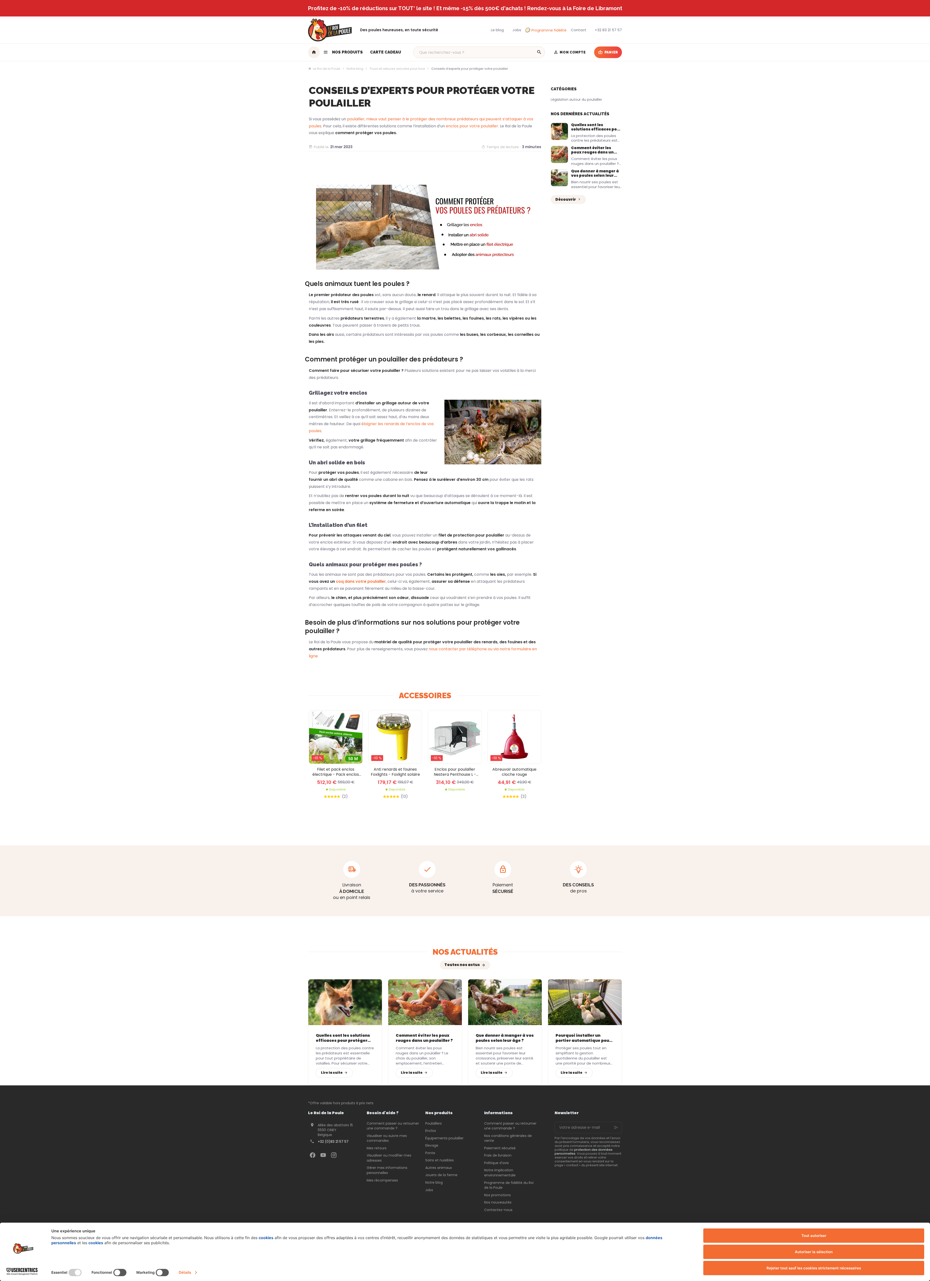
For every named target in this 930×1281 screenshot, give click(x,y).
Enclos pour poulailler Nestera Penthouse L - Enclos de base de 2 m (455, 772)
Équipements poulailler (444, 1138)
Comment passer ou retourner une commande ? (393, 1126)
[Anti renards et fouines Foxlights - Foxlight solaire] (395, 737)
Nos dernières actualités (580, 114)
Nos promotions (497, 1195)
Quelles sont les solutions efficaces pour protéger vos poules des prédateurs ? (596, 131)
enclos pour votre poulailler (472, 126)
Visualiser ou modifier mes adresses (389, 1158)
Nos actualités (465, 951)
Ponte (430, 1153)
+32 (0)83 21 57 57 (333, 1141)
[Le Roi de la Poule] (330, 30)
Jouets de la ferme (441, 1175)
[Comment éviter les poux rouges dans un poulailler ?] (559, 154)
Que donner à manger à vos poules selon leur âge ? (595, 175)
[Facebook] (312, 1155)
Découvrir (565, 199)
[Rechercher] (539, 52)
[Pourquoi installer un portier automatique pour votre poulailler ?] (585, 1002)
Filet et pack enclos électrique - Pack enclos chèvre (335, 772)
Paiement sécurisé (500, 1148)
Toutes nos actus (462, 964)
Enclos (430, 1130)
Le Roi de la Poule (326, 69)
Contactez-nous (498, 1209)
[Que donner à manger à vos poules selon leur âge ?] (559, 177)
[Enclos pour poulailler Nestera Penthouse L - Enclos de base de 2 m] (455, 737)
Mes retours (377, 1148)
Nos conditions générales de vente (508, 1138)
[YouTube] (323, 1155)
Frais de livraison (498, 1155)
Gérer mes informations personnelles (387, 1170)
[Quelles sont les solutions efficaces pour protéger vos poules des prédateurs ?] (559, 131)
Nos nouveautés (498, 1202)
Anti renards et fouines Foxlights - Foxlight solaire (395, 772)
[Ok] (616, 1127)
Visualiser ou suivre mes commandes (387, 1138)
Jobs (429, 1190)
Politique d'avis (496, 1162)
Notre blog (355, 69)
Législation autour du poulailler (576, 99)
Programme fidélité (548, 30)
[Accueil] (314, 52)
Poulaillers (433, 1123)
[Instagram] (333, 1155)
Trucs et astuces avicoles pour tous (397, 69)
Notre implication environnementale (500, 1173)
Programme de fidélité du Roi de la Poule (509, 1185)
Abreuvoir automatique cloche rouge (514, 772)
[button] (343, 52)
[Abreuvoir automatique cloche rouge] (514, 737)
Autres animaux (438, 1167)
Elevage (431, 1145)
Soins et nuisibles (439, 1160)
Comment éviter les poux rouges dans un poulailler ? (592, 152)
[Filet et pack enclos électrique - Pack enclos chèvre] (336, 737)
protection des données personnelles (583, 1152)
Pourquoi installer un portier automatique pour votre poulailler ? (583, 1038)
